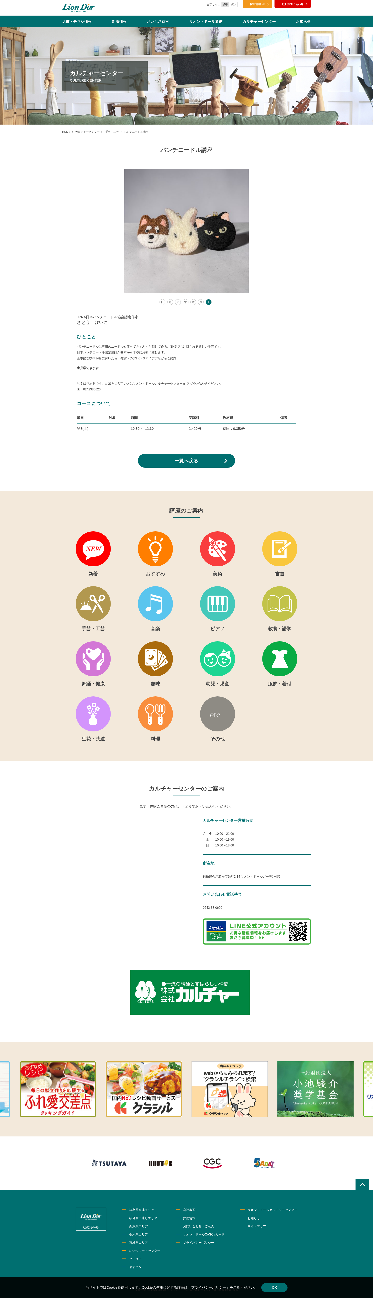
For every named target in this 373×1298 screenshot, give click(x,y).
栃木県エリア (138, 1234)
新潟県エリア (138, 1226)
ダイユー (135, 1259)
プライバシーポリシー (198, 1242)
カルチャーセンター (87, 131)
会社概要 (189, 1210)
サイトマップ (257, 1226)
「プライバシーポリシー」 (209, 1287)
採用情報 (189, 1218)
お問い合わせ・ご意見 (198, 1226)
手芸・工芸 (112, 131)
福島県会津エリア (141, 1210)
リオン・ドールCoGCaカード (204, 1234)
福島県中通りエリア (143, 1218)
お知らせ (254, 1218)
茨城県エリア (138, 1242)
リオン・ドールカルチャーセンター (272, 1210)
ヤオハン (135, 1267)
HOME (66, 131)
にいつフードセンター (144, 1250)
